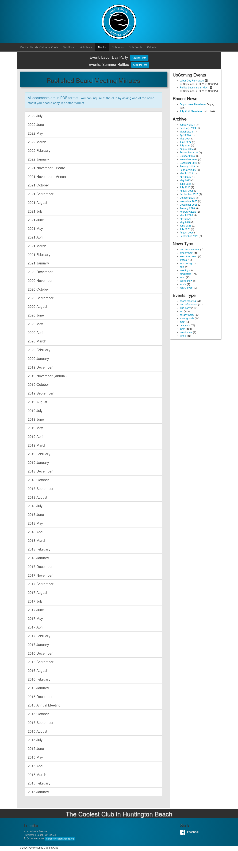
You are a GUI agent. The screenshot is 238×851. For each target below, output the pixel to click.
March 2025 (186, 173)
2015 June (36, 748)
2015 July (35, 739)
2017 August (37, 592)
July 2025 (185, 187)
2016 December (40, 653)
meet (182, 321)
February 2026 (188, 211)
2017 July (35, 601)
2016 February (39, 679)
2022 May (35, 133)
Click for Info (139, 58)
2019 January (38, 462)
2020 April (35, 332)
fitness (183, 259)
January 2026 (187, 208)
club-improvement (189, 249)
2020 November (40, 280)
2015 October (38, 713)
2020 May (35, 323)
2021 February (39, 254)
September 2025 (189, 194)
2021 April (35, 237)
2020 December (40, 271)
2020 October (38, 289)
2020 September (40, 297)
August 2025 (187, 190)
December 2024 (188, 163)
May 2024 (185, 138)
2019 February (39, 453)
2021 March (37, 245)
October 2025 (187, 197)
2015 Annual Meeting (44, 705)
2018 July (35, 505)
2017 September (40, 583)
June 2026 (185, 225)
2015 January (38, 791)
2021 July (35, 211)
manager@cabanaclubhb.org (60, 838)
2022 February (39, 150)
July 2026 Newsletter (191, 111)
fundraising (186, 263)
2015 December (40, 696)
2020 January (38, 358)
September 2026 (189, 236)
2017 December (40, 566)
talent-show (186, 280)
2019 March (37, 445)
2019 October (38, 384)
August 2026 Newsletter (193, 104)
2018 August (37, 497)
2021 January (38, 263)
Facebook (183, 832)
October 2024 (187, 156)
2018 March (37, 540)
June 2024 (185, 142)
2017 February (39, 635)
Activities (85, 47)
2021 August (37, 202)
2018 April (35, 531)
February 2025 (188, 169)
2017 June (36, 609)
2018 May (35, 523)
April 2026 (185, 218)
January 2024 (187, 124)
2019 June (36, 419)
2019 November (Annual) (47, 375)
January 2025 (187, 166)
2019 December (40, 367)
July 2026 (185, 229)
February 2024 (188, 128)
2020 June (36, 315)
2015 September (40, 722)
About (101, 47)
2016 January (38, 687)
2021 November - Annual (47, 176)
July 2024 (185, 145)
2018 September (40, 488)
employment (186, 253)
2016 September (40, 661)
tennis (183, 284)
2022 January (38, 159)
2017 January (38, 644)
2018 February (39, 549)
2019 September (40, 393)
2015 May (35, 757)
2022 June (36, 124)
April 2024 (185, 135)
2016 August (37, 670)
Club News (118, 47)
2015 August (37, 731)
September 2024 (189, 152)
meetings (185, 270)
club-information (188, 304)
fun (181, 311)
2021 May (35, 228)
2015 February (39, 783)
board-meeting (188, 301)
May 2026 (185, 222)
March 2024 (186, 131)
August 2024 (187, 149)
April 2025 (185, 176)
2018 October (38, 479)
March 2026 (186, 215)
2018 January (38, 557)
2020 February (39, 349)
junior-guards (187, 318)
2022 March (37, 141)
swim (182, 277)
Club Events (135, 47)
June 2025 (185, 183)
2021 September (40, 193)
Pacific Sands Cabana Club (39, 47)
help (182, 266)
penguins (185, 325)
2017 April (35, 627)
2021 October (38, 185)
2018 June (36, 514)
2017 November (40, 575)
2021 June (36, 219)
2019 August (37, 401)
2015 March (37, 774)
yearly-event (186, 287)
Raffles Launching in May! (194, 87)
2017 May (35, 618)
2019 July (35, 410)
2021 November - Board (46, 167)
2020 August (37, 306)
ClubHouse (69, 47)
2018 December (40, 471)
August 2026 (187, 232)
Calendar (152, 47)
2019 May (35, 427)
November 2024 (188, 159)
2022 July (35, 115)
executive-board (188, 256)
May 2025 (185, 180)
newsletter (185, 273)
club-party (185, 308)
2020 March (37, 340)
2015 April (35, 765)
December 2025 (188, 204)
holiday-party (187, 315)
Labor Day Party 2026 (192, 80)
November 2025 (188, 201)
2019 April (35, 436)
